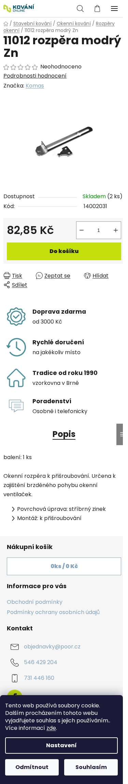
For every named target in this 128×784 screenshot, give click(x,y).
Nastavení (61, 745)
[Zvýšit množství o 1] (116, 230)
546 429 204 (40, 663)
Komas (35, 86)
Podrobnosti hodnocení (35, 76)
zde (51, 728)
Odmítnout (31, 767)
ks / (64, 566)
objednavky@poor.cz (52, 647)
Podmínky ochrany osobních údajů (53, 612)
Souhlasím (91, 767)
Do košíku (64, 251)
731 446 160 (39, 678)
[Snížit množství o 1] (81, 230)
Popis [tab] (64, 434)
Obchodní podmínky (34, 602)
